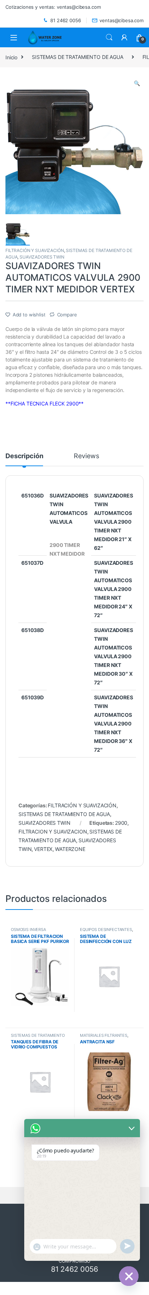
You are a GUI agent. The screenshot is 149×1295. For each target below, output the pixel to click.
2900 (121, 823)
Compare (67, 314)
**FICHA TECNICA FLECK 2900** (44, 403)
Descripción (24, 456)
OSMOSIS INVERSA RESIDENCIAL (28, 931)
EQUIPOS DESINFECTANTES (106, 929)
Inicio (11, 57)
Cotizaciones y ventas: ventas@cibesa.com (53, 7)
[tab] (24, 459)
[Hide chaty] (129, 1276)
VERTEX (43, 849)
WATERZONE (70, 849)
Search (109, 37)
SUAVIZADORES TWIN (42, 257)
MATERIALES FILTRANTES (103, 1035)
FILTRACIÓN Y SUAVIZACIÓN (34, 250)
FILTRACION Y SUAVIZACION (52, 831)
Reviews (86, 456)
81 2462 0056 (65, 20)
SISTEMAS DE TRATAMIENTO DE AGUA (77, 57)
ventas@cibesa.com (121, 20)
